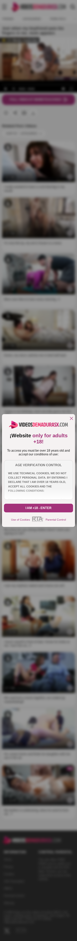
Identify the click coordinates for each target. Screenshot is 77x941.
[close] (71, 419)
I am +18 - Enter (38, 508)
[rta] (38, 521)
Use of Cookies (20, 519)
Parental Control (56, 519)
